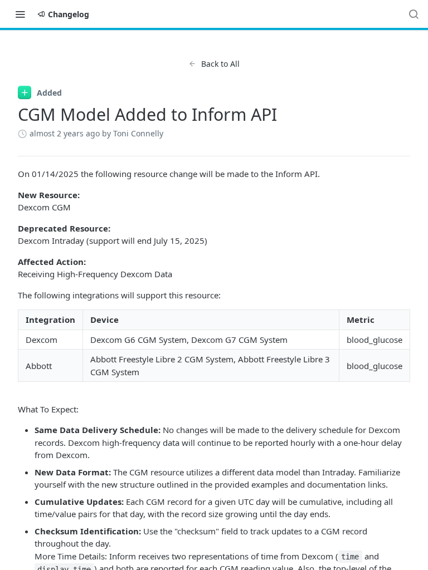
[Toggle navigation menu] (20, 14)
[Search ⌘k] (413, 14)
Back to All (220, 63)
